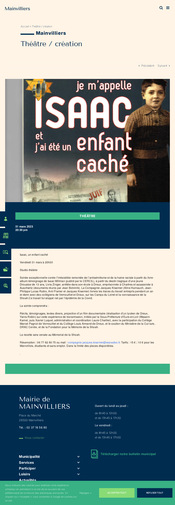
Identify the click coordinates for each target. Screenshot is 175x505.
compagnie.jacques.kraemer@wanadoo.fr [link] (94, 342)
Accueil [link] (25, 26)
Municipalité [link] (29, 457)
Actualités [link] (27, 480)
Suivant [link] (162, 65)
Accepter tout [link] (116, 492)
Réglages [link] (84, 493)
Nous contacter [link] (34, 437)
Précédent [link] (147, 65)
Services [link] (26, 463)
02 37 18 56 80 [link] (36, 427)
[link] (17, 9)
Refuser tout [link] (154, 492)
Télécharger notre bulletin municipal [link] (128, 454)
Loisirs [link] (24, 474)
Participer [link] (27, 468)
